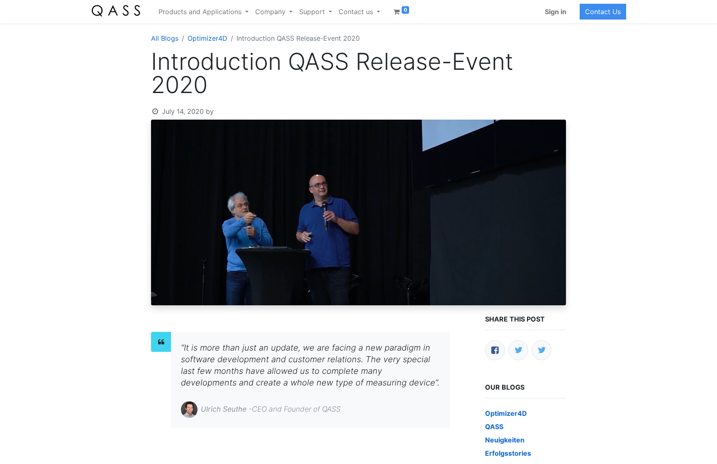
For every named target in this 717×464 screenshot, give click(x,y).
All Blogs (164, 38)
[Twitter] (518, 350)
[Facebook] (495, 350)
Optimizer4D (207, 38)
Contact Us (603, 11)
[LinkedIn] (541, 350)
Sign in (555, 11)
